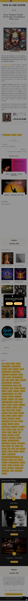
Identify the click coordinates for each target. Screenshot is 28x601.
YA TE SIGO (18, 303)
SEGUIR (9, 303)
